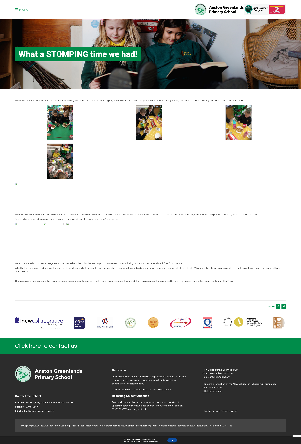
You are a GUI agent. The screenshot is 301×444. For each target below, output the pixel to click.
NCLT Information (212, 391)
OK (172, 440)
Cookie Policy (211, 411)
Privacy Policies (229, 411)
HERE (120, 389)
